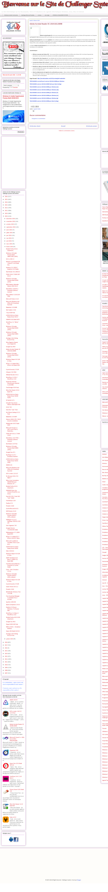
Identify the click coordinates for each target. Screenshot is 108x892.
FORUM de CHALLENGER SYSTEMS (60, 15)
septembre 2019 (11, 227)
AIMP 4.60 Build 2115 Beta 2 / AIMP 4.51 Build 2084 (12, 559)
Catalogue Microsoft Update (27, 15)
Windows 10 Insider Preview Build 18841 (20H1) (12, 334)
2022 (6, 208)
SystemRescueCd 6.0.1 (12, 508)
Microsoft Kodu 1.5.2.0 (12, 299)
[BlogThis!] (33, 106)
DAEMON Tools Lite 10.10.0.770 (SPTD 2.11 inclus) (13, 492)
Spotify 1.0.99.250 (11, 602)
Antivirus (104, 463)
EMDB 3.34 (9, 465)
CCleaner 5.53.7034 (11, 372)
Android (104, 454)
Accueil (63, 126)
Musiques (105, 685)
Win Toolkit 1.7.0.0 (11, 310)
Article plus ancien (91, 126)
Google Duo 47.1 (10, 452)
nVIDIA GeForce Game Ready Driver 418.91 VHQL (12, 461)
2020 (6, 213)
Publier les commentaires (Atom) (66, 130)
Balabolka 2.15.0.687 (11, 416)
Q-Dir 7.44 (9, 407)
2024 (6, 202)
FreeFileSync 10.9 (11, 500)
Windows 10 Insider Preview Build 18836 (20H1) (12, 448)
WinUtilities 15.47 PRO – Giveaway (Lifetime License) (12, 439)
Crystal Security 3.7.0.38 (12, 584)
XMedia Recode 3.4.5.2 (12, 375)
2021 (6, 210)
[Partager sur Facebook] (36, 106)
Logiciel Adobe (36, 109)
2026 (6, 196)
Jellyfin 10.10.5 (13, 700)
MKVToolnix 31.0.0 (11, 511)
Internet (104, 580)
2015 (6, 651)
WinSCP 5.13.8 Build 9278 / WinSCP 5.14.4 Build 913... (13, 263)
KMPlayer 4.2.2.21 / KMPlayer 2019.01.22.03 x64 (13, 521)
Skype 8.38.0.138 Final (12, 624)
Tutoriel (104, 728)
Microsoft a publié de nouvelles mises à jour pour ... (12, 542)
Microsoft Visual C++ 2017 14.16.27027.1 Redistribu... (12, 429)
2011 (6, 662)
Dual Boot (105, 523)
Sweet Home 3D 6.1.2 (12, 586)
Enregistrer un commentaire (38, 118)
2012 (6, 659)
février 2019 (9, 246)
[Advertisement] (13, 162)
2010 (6, 665)
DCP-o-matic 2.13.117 (12, 473)
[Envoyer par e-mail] (31, 106)
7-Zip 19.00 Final (10, 312)
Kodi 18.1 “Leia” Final (11, 410)
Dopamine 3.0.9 (14, 750)
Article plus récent (35, 126)
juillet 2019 (9, 232)
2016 (6, 648)
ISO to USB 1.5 (10, 259)
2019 (6, 216)
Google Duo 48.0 (10, 346)
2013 (6, 656)
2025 (6, 199)
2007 (6, 673)
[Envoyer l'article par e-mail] (33, 111)
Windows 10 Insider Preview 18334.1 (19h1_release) (11, 515)
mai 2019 (9, 238)
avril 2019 (9, 241)
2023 (6, 205)
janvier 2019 (9, 639)
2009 (6, 667)
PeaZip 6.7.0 (9, 503)
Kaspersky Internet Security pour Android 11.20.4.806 (12, 383)
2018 (6, 642)
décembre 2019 (10, 218)
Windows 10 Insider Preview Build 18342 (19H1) (12, 355)
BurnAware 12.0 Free (11, 444)
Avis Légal (47, 15)
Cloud (103, 481)
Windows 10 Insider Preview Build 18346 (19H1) (12, 280)
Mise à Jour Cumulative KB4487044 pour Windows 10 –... (12, 482)
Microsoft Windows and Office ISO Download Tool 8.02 (12, 469)
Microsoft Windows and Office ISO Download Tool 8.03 (12, 303)
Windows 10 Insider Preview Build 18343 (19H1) (12, 328)
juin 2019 (9, 235)
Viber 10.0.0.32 (10, 551)
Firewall (104, 552)
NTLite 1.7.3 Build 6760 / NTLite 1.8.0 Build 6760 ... (13, 365)
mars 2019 (9, 244)
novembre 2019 (10, 221)
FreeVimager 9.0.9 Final (12, 387)
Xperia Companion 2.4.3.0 (13, 604)
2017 (6, 645)
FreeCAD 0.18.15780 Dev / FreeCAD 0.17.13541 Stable (13, 565)
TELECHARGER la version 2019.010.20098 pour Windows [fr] (44, 92)
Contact (39, 15)
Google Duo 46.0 (10, 621)
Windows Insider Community (11, 15)
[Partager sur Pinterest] (38, 106)
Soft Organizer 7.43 (11, 525)
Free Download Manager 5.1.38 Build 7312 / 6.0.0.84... (12, 598)
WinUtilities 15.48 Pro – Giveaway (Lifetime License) (12, 290)
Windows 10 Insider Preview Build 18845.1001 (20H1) (12, 255)
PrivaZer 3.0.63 (10, 589)
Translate (15, 87)
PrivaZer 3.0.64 (10, 506)
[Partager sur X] (35, 106)
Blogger (79, 880)
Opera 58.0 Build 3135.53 (13, 631)
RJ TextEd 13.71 (10, 400)
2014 (6, 653)
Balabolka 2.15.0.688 (11, 307)
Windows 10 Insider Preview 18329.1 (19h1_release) (11, 575)
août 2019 (9, 230)
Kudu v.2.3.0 (13, 817)
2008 (6, 670)
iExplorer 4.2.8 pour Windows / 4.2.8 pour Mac (12, 609)
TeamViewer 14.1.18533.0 (13, 272)
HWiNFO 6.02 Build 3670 (12, 319)
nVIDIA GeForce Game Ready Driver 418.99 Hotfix (12, 396)
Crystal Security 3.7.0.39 (12, 369)
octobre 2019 (10, 224)
